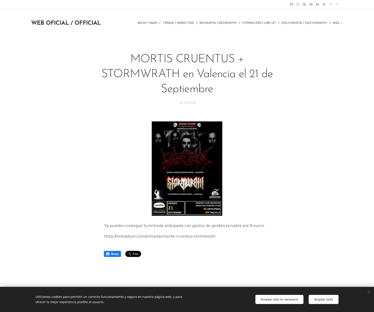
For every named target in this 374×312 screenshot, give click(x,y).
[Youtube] (311, 4)
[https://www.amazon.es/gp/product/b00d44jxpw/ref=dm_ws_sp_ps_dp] (330, 4)
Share (115, 254)
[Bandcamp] (324, 4)
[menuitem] (149, 22)
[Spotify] (304, 4)
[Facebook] (291, 4)
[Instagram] (298, 4)
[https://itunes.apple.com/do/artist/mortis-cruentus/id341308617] (337, 4)
